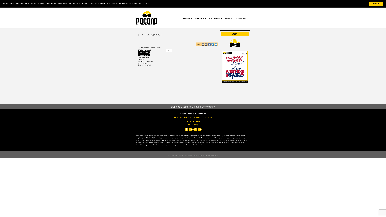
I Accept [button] (376, 3)
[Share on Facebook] (209, 44)
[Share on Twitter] (212, 44)
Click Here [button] (145, 3)
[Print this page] (203, 44)
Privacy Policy (193, 124)
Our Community (241, 18)
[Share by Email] (206, 44)
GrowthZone (214, 155)
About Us (186, 18)
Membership (199, 18)
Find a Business (214, 18)
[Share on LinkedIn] (216, 44)
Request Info (144, 55)
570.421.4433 (195, 121)
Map (169, 51)
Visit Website (144, 52)
